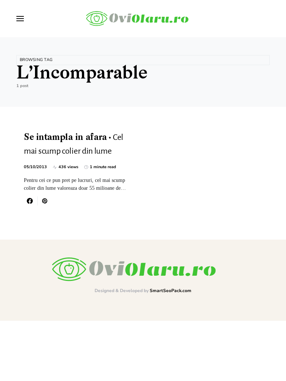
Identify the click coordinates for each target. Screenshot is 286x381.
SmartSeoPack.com (170, 291)
